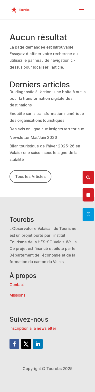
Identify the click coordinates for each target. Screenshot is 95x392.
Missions (17, 295)
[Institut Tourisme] (88, 214)
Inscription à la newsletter (33, 328)
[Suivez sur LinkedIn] (38, 344)
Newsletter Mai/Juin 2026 (33, 137)
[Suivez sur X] (26, 344)
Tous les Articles (30, 176)
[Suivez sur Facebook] (14, 344)
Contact (17, 284)
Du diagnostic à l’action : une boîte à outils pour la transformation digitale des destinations (48, 98)
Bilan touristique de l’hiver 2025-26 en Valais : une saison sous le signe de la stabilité (45, 153)
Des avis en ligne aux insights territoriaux (47, 128)
